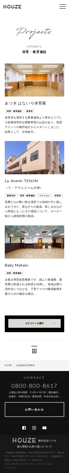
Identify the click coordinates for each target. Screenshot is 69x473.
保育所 (29, 111)
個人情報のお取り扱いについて (34, 446)
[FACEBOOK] (25, 428)
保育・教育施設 (14, 111)
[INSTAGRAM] (35, 428)
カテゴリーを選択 (34, 323)
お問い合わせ (34, 409)
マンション (44, 195)
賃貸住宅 (11, 195)
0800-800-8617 (35, 385)
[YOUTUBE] (45, 428)
